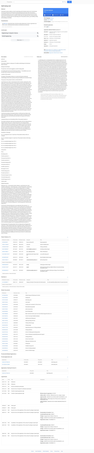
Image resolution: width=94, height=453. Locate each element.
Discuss (60, 52)
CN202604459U (5, 325)
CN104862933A (5, 295)
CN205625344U (5, 336)
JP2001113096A (5, 244)
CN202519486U (5, 251)
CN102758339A (5, 249)
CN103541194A (5, 267)
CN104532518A (5, 257)
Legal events (60, 49)
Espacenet (51, 52)
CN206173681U (5, 259)
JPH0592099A (4, 242)
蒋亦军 (51, 19)
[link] (20, 24)
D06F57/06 (5, 23)
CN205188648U (5, 313)
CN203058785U (5, 311)
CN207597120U (5, 332)
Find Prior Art (56, 14)
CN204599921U (5, 348)
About (32, 451)
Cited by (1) (56, 49)
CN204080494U (5, 350)
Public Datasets (46, 451)
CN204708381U (5, 318)
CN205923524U (5, 329)
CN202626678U (5, 264)
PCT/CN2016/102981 (6, 364)
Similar (62, 14)
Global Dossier (56, 52)
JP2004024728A (5, 246)
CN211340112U (5, 322)
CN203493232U (5, 306)
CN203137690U (5, 343)
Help (62, 451)
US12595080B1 (5, 282)
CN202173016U (5, 320)
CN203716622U (5, 302)
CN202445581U (5, 297)
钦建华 (48, 19)
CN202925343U (5, 304)
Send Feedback (38, 451)
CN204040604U (5, 338)
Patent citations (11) (49, 49)
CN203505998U (5, 345)
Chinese (52, 18)
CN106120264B (5, 299)
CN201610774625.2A (6, 362)
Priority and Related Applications (55, 50)
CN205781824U (5, 334)
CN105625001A (5, 270)
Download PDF (48, 14)
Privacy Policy (56, 451)
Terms (51, 451)
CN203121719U (5, 327)
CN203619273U (5, 341)
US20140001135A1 (5, 254)
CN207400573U (5, 315)
